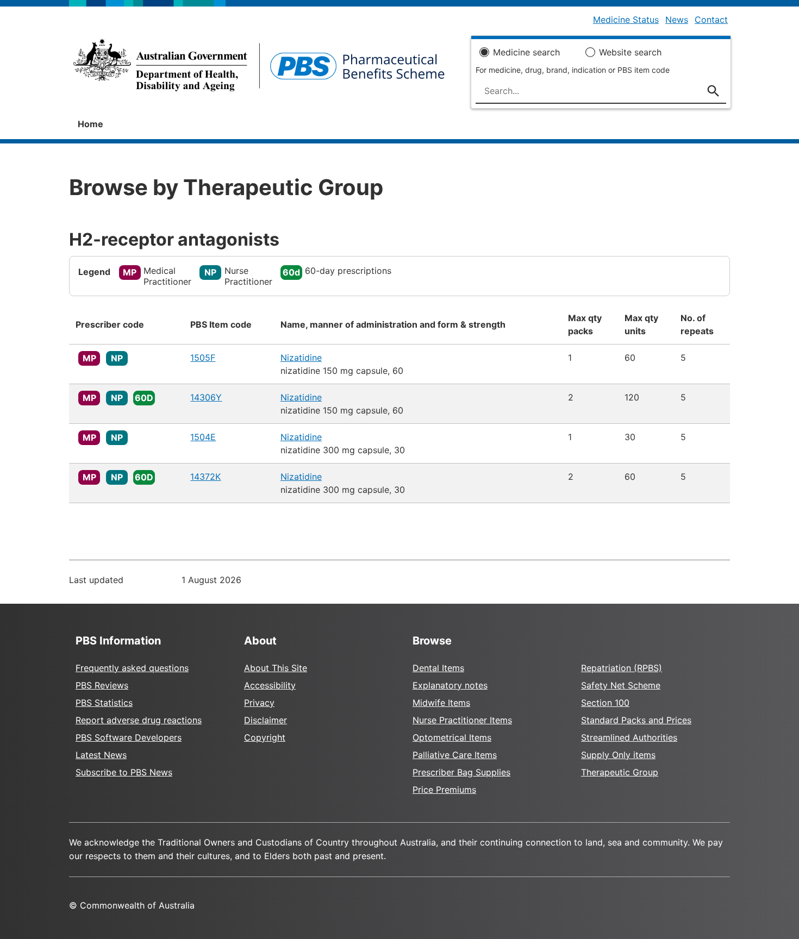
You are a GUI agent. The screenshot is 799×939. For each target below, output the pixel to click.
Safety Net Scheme (620, 685)
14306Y (206, 397)
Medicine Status (626, 19)
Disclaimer (265, 720)
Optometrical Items (452, 737)
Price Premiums (444, 789)
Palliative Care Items (455, 754)
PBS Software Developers (129, 737)
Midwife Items (441, 702)
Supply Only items (618, 754)
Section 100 (605, 702)
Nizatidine (301, 357)
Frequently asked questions (132, 667)
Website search (630, 52)
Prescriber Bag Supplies (461, 772)
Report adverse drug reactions (139, 720)
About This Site (275, 667)
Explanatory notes (450, 685)
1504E (203, 436)
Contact (711, 19)
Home (90, 123)
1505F (202, 357)
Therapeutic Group (619, 772)
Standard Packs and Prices (636, 720)
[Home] (259, 68)
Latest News (101, 754)
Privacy (259, 702)
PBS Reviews (102, 685)
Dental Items (438, 667)
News (676, 19)
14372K (205, 476)
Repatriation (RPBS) (621, 667)
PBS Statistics (104, 702)
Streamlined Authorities (629, 737)
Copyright (264, 737)
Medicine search (526, 52)
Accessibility (270, 685)
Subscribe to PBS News (124, 772)
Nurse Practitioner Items (462, 720)
